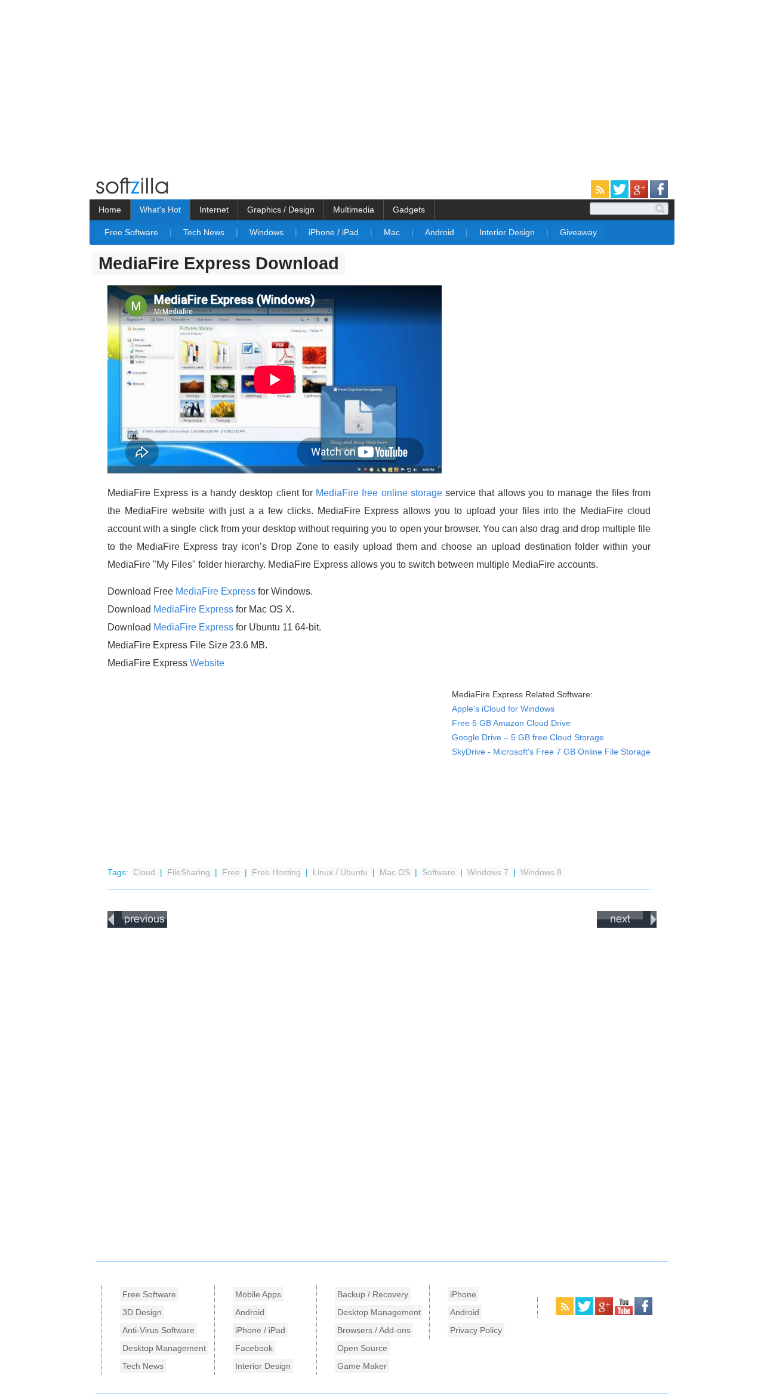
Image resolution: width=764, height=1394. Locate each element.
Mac (393, 232)
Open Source (362, 1348)
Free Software (132, 232)
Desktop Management (164, 1348)
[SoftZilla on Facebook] (643, 1312)
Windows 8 (541, 872)
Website (207, 663)
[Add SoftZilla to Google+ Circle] (640, 195)
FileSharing (189, 872)
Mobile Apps (258, 1294)
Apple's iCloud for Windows (503, 708)
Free (232, 872)
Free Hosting (277, 872)
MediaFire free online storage (379, 493)
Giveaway (578, 232)
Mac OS (396, 872)
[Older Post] (627, 925)
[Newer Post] (137, 925)
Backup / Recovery (372, 1294)
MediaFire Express (215, 591)
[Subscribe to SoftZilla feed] (601, 195)
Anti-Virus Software (158, 1330)
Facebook (254, 1348)
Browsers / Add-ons (374, 1330)
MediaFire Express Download (218, 263)
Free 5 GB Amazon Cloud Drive (511, 723)
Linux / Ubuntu (341, 872)
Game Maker (362, 1366)
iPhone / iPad (335, 232)
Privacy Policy (476, 1330)
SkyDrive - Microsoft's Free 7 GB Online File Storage (551, 751)
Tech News (205, 232)
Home (109, 209)
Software (440, 872)
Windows (267, 232)
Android (441, 232)
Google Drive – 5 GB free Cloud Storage (528, 737)
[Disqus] (382, 1091)
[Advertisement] (100, 83)
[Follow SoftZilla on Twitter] (620, 195)
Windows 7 (489, 872)
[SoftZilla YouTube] (624, 1312)
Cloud (145, 872)
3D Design (142, 1312)
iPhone (463, 1294)
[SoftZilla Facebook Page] (659, 195)
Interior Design (508, 232)
